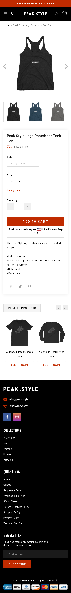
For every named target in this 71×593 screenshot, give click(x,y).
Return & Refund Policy (16, 506)
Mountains (9, 437)
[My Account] (56, 14)
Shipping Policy (11, 512)
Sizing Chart (14, 190)
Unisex (7, 454)
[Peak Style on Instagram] (17, 417)
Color (10, 156)
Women (7, 448)
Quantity (12, 200)
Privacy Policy (11, 517)
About (6, 479)
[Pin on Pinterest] (29, 286)
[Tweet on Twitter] (20, 286)
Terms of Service (13, 523)
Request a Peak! (12, 490)
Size (9, 175)
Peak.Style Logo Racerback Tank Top (32, 25)
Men (5, 443)
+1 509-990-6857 (18, 406)
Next (66, 66)
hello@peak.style (18, 399)
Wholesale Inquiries (14, 495)
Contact (8, 484)
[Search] (12, 13)
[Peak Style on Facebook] (7, 417)
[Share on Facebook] (11, 286)
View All (8, 459)
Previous (5, 66)
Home (6, 25)
